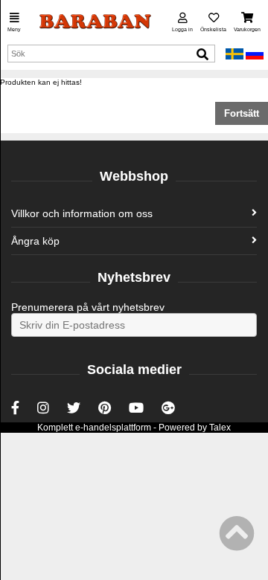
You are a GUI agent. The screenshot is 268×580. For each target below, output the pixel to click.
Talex (220, 427)
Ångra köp (35, 241)
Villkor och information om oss (82, 213)
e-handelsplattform (113, 427)
